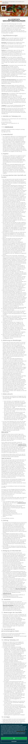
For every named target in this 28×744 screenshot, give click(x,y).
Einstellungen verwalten (21, 731)
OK (14, 738)
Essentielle (14, 741)
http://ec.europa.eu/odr (20, 588)
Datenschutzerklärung (8, 637)
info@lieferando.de (9, 127)
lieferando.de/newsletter (8, 605)
